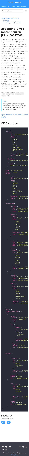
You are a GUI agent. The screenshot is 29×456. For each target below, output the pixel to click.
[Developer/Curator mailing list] (26, 446)
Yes (3, 422)
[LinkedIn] (6, 449)
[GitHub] (20, 446)
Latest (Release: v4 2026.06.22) (10, 18)
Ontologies (6, 20)
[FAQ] (6, 446)
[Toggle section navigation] (26, 11)
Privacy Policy (14, 455)
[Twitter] (10, 446)
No (9, 422)
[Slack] (23, 446)
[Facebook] (3, 449)
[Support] (3, 446)
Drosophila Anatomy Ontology (12, 22)
